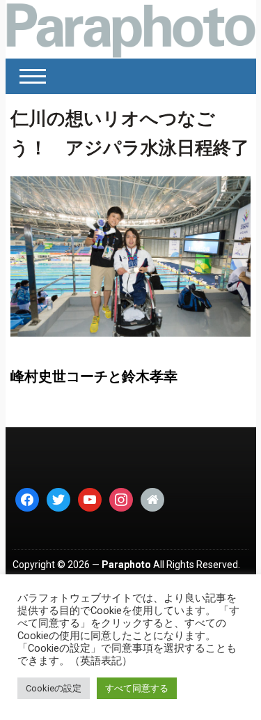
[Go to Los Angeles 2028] (131, 29)
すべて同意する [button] (136, 688)
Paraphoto (126, 564)
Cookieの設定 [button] (53, 688)
